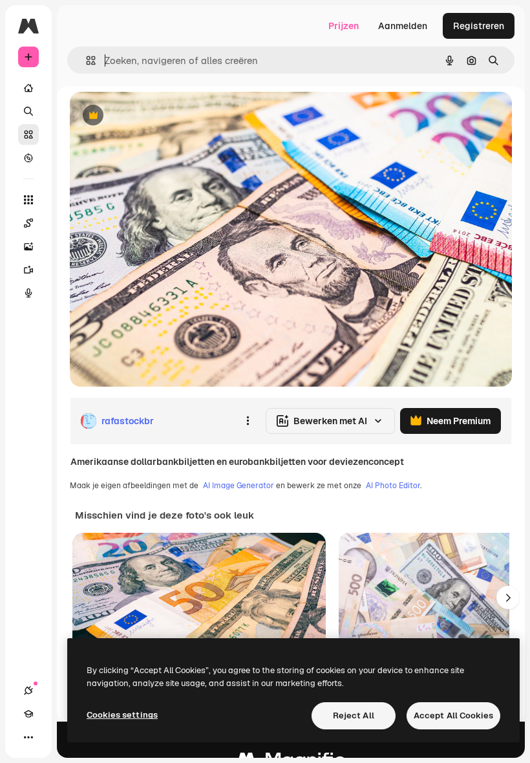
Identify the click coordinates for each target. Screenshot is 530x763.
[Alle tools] (28, 199)
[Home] (28, 88)
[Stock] (28, 134)
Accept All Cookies (453, 715)
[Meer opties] (247, 421)
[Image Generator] (28, 246)
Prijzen (343, 26)
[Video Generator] (28, 269)
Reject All (353, 715)
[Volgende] (508, 597)
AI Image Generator (238, 485)
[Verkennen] (28, 157)
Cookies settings (122, 714)
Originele (154, 116)
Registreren (478, 26)
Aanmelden (402, 26)
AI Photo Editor (393, 485)
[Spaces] (28, 223)
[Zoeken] (28, 111)
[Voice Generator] (28, 293)
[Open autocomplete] (85, 60)
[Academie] (28, 714)
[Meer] (28, 737)
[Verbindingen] (28, 690)
